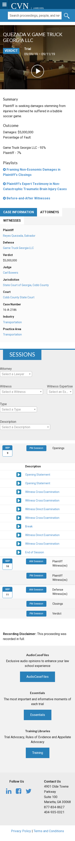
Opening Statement (37, 474)
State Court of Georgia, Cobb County (26, 285)
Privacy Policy (21, 831)
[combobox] (16, 374)
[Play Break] (18, 526)
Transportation (12, 322)
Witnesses (12, 220)
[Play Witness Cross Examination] (18, 491)
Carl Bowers (10, 272)
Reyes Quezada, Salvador (19, 235)
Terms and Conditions (49, 831)
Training (37, 753)
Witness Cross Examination (42, 491)
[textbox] (16, 374)
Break (29, 526)
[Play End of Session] (18, 552)
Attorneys (49, 212)
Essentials (37, 715)
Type (3, 404)
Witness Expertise (60, 386)
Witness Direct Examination (42, 509)
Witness (6, 386)
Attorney (6, 369)
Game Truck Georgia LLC (18, 248)
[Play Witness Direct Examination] (18, 508)
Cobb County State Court (18, 297)
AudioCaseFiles (37, 677)
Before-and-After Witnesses (28, 198)
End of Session (34, 552)
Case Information (18, 212)
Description (8, 422)
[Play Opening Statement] (18, 474)
